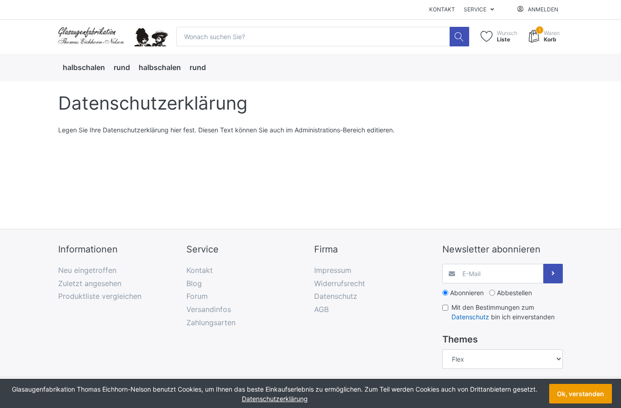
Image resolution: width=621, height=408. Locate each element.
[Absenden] (553, 273)
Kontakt (442, 9)
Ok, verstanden (580, 394)
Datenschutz (470, 317)
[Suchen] (459, 36)
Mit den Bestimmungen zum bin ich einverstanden (503, 312)
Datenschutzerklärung (275, 399)
